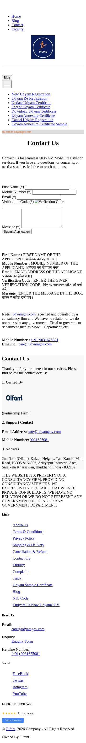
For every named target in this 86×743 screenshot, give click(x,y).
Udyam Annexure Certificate (33, 115)
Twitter (18, 680)
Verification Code (18, 202)
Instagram (20, 687)
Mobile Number (16, 192)
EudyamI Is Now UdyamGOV (36, 605)
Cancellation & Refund (30, 552)
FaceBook (20, 674)
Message (11, 227)
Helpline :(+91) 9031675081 (23, 4)
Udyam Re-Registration (29, 98)
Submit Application (17, 231)
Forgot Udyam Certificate (30, 107)
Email (9, 197)
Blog (15, 21)
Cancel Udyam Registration (32, 120)
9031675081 (39, 440)
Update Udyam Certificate (31, 103)
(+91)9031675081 (44, 340)
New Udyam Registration (30, 94)
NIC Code (20, 598)
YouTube (20, 694)
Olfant (10, 729)
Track (17, 578)
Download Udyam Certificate (33, 111)
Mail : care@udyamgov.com (28, 6)
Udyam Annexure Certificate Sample (39, 124)
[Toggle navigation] (7, 84)
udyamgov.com (24, 314)
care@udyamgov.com (35, 344)
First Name (13, 187)
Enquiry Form (22, 641)
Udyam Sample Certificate (33, 585)
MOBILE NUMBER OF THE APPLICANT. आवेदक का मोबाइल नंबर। (40, 265)
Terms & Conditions (28, 532)
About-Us (20, 525)
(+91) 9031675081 (25, 654)
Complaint (20, 572)
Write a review (13, 720)
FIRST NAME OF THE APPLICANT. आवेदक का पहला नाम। (31, 257)
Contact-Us (21, 558)
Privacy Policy (24, 538)
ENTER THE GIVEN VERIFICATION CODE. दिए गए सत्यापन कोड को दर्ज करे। (42, 284)
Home (16, 16)
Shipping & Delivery (28, 545)
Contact (17, 25)
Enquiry (17, 29)
